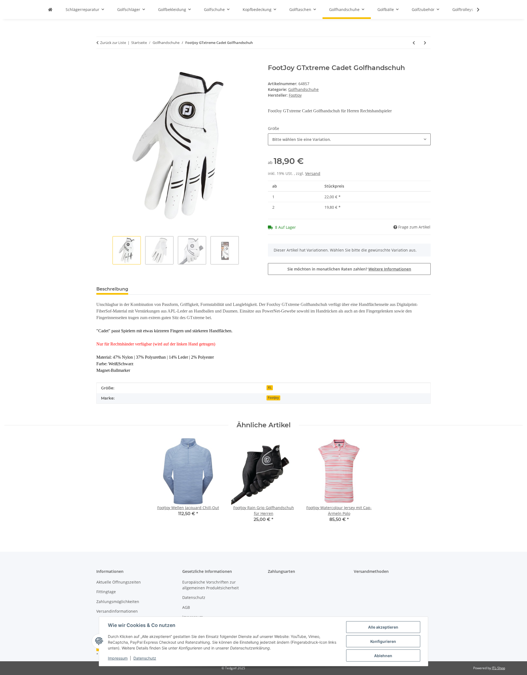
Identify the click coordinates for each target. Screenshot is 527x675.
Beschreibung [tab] (112, 289)
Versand (312, 173)
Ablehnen (383, 655)
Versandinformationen (117, 611)
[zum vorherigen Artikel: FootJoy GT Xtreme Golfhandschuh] (413, 43)
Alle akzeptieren (383, 627)
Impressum (118, 658)
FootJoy (273, 398)
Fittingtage (106, 591)
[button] (474, 9)
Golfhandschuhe (303, 89)
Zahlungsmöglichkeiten (117, 601)
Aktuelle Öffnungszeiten (118, 582)
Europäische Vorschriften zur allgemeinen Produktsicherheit (210, 584)
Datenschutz (144, 658)
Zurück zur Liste (113, 42)
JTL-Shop (498, 668)
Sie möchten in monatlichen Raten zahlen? (349, 269)
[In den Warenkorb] (100, 61)
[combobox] (349, 139)
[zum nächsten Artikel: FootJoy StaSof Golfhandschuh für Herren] (425, 43)
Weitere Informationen (389, 269)
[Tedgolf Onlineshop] (50, 9)
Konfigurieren (383, 641)
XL (269, 387)
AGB (186, 607)
